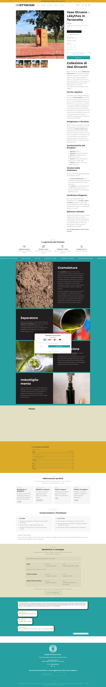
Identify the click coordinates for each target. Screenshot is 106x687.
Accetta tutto (59, 346)
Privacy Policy (49, 351)
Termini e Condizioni (55, 351)
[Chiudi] (69, 335)
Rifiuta (42, 346)
